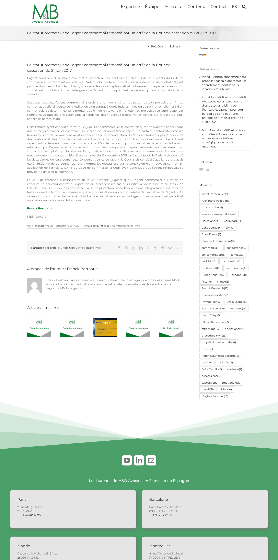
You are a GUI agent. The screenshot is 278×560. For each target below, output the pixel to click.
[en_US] (201, 56)
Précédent (158, 46)
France (223, 281)
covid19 (209, 261)
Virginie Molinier (215, 396)
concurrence (236, 247)
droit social (211, 268)
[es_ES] (204, 56)
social (207, 362)
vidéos (226, 389)
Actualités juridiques (96, 225)
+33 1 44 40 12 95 (29, 515)
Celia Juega (211, 227)
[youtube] (127, 460)
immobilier (211, 301)
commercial (211, 247)
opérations (234, 328)
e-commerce (236, 268)
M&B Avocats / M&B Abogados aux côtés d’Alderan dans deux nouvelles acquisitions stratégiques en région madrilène (223, 138)
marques (238, 308)
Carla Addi (232, 220)
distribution (231, 261)
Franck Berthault (40, 208)
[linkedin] (139, 460)
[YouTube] (201, 169)
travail (208, 389)
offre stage (211, 328)
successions (211, 375)
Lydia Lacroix (237, 301)
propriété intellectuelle (219, 342)
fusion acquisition (215, 295)
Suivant (175, 46)
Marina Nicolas (213, 308)
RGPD (207, 349)
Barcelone (210, 220)
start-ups (234, 369)
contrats (237, 254)
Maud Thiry (211, 315)
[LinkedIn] (207, 169)
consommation (213, 254)
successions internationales (221, 382)
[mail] (151, 460)
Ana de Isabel (212, 207)
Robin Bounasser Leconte (220, 355)
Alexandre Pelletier (216, 200)
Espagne (238, 274)
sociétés (225, 362)
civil (230, 227)
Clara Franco (211, 234)
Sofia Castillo (212, 369)
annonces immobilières (219, 214)
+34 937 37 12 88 (160, 515)
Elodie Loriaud (213, 274)
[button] (244, 6)
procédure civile (214, 335)
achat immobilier (215, 194)
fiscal (207, 281)
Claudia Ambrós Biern (218, 241)
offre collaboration (215, 322)
